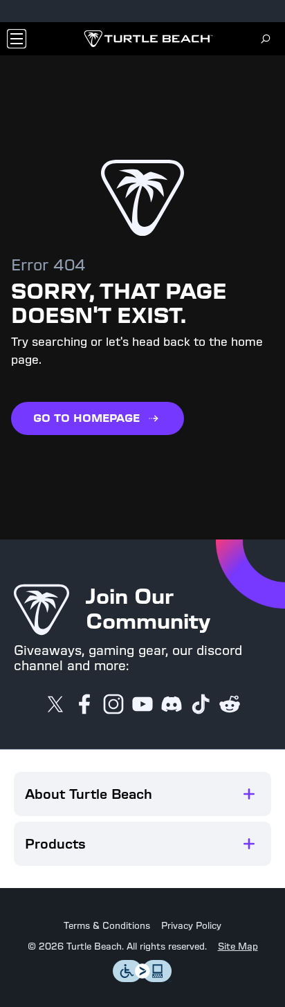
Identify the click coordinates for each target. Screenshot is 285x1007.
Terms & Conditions (107, 926)
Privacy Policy (191, 926)
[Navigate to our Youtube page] (142, 705)
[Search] (266, 39)
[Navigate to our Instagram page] (113, 705)
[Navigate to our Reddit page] (229, 705)
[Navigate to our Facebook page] (84, 705)
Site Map (238, 947)
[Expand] (249, 794)
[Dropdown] (16, 38)
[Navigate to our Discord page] (171, 705)
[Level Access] (142, 978)
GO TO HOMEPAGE (86, 418)
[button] (142, 794)
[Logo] (148, 38)
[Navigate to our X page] (55, 705)
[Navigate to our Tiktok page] (200, 705)
